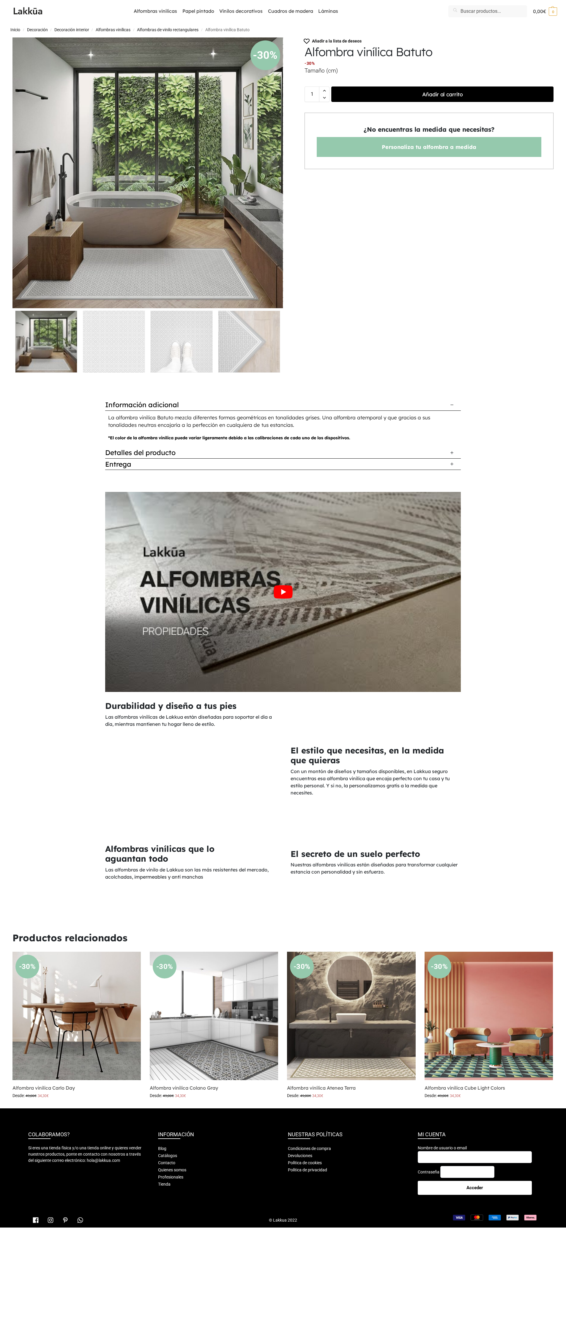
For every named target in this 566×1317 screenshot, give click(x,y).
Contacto (166, 1162)
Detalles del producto (140, 452)
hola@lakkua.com (103, 1160)
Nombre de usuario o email (442, 1148)
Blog (162, 1148)
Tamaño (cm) (321, 70)
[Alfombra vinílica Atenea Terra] (351, 1016)
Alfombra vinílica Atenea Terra (321, 1088)
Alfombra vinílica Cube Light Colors (465, 1088)
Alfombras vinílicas (113, 29)
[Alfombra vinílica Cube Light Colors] (489, 1016)
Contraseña (428, 1172)
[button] (545, 11)
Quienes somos (172, 1169)
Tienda (164, 1184)
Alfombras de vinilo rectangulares (167, 29)
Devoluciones (300, 1155)
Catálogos (167, 1155)
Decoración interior (71, 29)
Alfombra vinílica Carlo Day (43, 1088)
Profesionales (170, 1177)
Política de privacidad (307, 1169)
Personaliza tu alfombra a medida (429, 147)
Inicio (15, 29)
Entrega (118, 464)
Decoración (37, 29)
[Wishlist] (131, 960)
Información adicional (142, 404)
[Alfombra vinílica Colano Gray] (214, 1016)
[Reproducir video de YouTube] (283, 592)
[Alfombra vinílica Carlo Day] (76, 1016)
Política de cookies (305, 1162)
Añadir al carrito (442, 94)
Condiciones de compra (309, 1148)
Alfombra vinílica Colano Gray (184, 1088)
